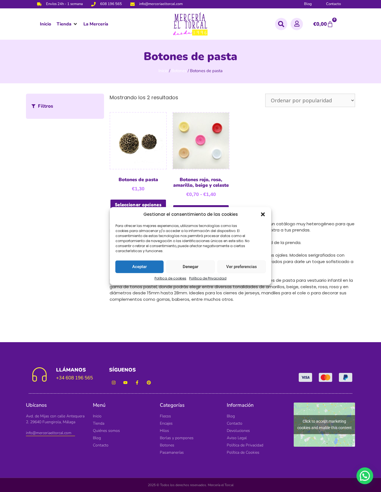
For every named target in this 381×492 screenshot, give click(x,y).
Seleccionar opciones (138, 204)
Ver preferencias (241, 266)
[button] (263, 214)
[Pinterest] (148, 382)
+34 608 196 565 (74, 378)
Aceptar (139, 266)
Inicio (163, 71)
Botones (179, 71)
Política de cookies (170, 278)
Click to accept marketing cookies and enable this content (324, 424)
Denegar (190, 266)
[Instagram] (113, 382)
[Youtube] (125, 382)
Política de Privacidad (207, 278)
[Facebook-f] (137, 382)
